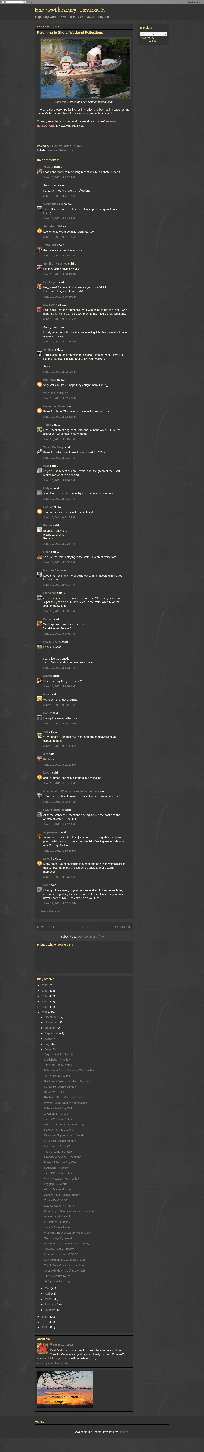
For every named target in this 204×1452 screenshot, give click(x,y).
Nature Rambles (53, 809)
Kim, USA (49, 379)
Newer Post (45, 927)
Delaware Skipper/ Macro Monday (65, 1135)
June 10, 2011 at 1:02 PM (59, 439)
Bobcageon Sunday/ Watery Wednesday (69, 1070)
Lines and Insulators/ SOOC (61, 1254)
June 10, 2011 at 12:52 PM (59, 416)
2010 (44, 1316)
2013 (44, 1001)
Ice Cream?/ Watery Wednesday (64, 1124)
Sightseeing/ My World (58, 1238)
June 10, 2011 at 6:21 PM (59, 667)
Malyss (48, 488)
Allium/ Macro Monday (57, 1189)
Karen (47, 694)
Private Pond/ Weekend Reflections (66, 1102)
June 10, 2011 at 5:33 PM (59, 611)
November (51, 1022)
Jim (45, 754)
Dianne (47, 619)
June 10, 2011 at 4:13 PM (59, 584)
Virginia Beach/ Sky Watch (60, 1054)
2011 (44, 1012)
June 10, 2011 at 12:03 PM (59, 371)
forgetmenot (51, 832)
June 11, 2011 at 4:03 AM (59, 824)
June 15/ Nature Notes (58, 1173)
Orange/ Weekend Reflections (62, 1156)
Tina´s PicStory (53, 447)
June (48, 1049)
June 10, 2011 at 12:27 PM (59, 398)
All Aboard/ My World (57, 1075)
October (50, 1027)
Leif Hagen (50, 282)
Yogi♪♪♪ (48, 166)
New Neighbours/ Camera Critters (65, 1259)
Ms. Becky (50, 304)
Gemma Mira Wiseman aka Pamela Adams (71, 791)
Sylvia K (48, 349)
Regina (48, 525)
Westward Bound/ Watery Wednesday (67, 1232)
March (49, 1299)
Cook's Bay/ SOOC (56, 1200)
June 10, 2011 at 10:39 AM (59, 296)
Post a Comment (51, 911)
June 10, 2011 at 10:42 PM (59, 723)
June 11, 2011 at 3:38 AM (59, 783)
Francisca (49, 592)
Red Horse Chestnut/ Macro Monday (66, 1243)
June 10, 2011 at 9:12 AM (59, 236)
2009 (44, 1322)
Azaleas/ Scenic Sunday (59, 1248)
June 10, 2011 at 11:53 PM (59, 764)
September (52, 1033)
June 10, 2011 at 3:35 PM (59, 543)
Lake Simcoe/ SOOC (57, 1146)
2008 (44, 1327)
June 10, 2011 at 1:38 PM (59, 457)
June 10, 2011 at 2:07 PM (59, 480)
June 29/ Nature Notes (58, 1065)
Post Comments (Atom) (92, 936)
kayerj (47, 772)
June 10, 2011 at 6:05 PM (59, 633)
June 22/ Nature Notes (58, 1119)
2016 (44, 985)
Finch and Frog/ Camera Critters (64, 1097)
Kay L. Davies (52, 641)
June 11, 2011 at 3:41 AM (59, 801)
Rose (46, 884)
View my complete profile (52, 1363)
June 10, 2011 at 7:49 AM (59, 218)
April (48, 1293)
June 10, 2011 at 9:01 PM (59, 686)
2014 (44, 996)
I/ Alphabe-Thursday (56, 1167)
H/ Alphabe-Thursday (57, 1221)
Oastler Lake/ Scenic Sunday (62, 1194)
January (50, 1309)
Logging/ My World (55, 1184)
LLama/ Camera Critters (59, 1205)
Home (84, 927)
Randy (47, 712)
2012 (44, 1006)
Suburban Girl (52, 226)
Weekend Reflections (60, 150)
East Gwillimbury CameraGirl (70, 10)
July (48, 1044)
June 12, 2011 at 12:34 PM (59, 903)
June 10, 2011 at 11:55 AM (59, 341)
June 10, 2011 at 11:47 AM (59, 319)
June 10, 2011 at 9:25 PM (59, 704)
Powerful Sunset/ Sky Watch (61, 1162)
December (51, 1017)
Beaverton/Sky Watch (57, 1216)
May (48, 1288)
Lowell (47, 858)
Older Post (123, 927)
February (51, 1304)
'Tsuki (47, 424)
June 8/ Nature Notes (57, 1227)
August (49, 1038)
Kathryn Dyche (53, 570)
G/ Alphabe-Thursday (57, 1281)
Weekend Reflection (55, 392)
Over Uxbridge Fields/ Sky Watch (64, 1270)
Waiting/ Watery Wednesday (61, 1178)
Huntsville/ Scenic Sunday (60, 1086)
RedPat (48, 506)
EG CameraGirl (63, 1345)
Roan (46, 551)
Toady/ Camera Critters (58, 1151)
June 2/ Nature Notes (57, 1276)
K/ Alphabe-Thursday (57, 1059)
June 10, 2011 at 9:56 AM (59, 255)
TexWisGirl (50, 244)
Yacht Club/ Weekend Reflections (64, 1265)
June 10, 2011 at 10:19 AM (59, 274)
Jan (45, 731)
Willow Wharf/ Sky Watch (59, 1108)
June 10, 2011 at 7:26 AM (59, 177)
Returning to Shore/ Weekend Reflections (69, 1211)
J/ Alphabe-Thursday (56, 1113)
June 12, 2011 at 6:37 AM (59, 876)
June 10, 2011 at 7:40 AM (59, 195)
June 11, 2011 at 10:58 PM (59, 850)
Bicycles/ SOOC (54, 1092)
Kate (46, 465)
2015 (44, 990)
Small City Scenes (55, 263)
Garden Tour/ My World (58, 1129)
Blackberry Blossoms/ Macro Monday (67, 1081)
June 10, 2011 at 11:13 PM (59, 745)
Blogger (123, 1431)
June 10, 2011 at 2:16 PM (59, 498)
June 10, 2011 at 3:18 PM (59, 517)
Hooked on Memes (55, 406)
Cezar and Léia (53, 203)
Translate (151, 41)
